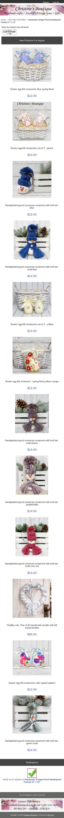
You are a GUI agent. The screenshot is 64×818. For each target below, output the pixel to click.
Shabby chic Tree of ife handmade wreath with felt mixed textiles (32, 626)
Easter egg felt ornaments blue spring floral (32, 89)
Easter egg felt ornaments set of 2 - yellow (32, 324)
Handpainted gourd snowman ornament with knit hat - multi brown (32, 441)
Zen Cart (51, 815)
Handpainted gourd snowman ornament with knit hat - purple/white (32, 503)
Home (46, 2)
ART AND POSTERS (17, 20)
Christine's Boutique (30, 815)
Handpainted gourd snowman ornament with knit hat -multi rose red (32, 564)
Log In (56, 2)
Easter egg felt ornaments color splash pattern (32, 683)
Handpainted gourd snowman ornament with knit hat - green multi (32, 742)
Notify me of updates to (32, 780)
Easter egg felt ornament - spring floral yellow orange (32, 381)
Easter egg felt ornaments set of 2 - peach (32, 148)
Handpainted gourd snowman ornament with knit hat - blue (32, 206)
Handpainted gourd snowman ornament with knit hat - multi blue (32, 268)
